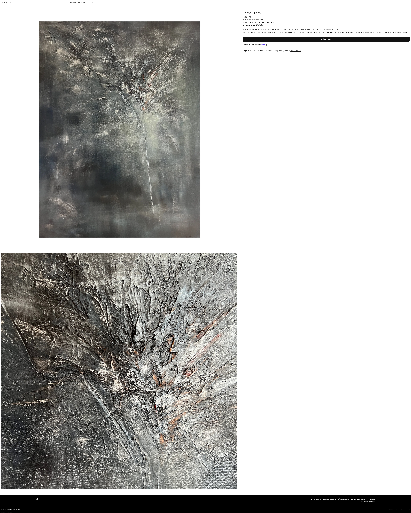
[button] (119, 130)
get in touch (295, 51)
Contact (91, 2)
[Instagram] (37, 499)
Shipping (245, 19)
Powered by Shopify (8, 512)
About (85, 2)
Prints (80, 2)
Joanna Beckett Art (13, 509)
